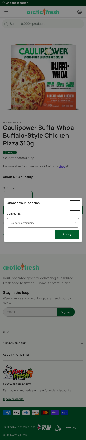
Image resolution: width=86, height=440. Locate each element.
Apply (67, 234)
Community (14, 213)
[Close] (74, 205)
